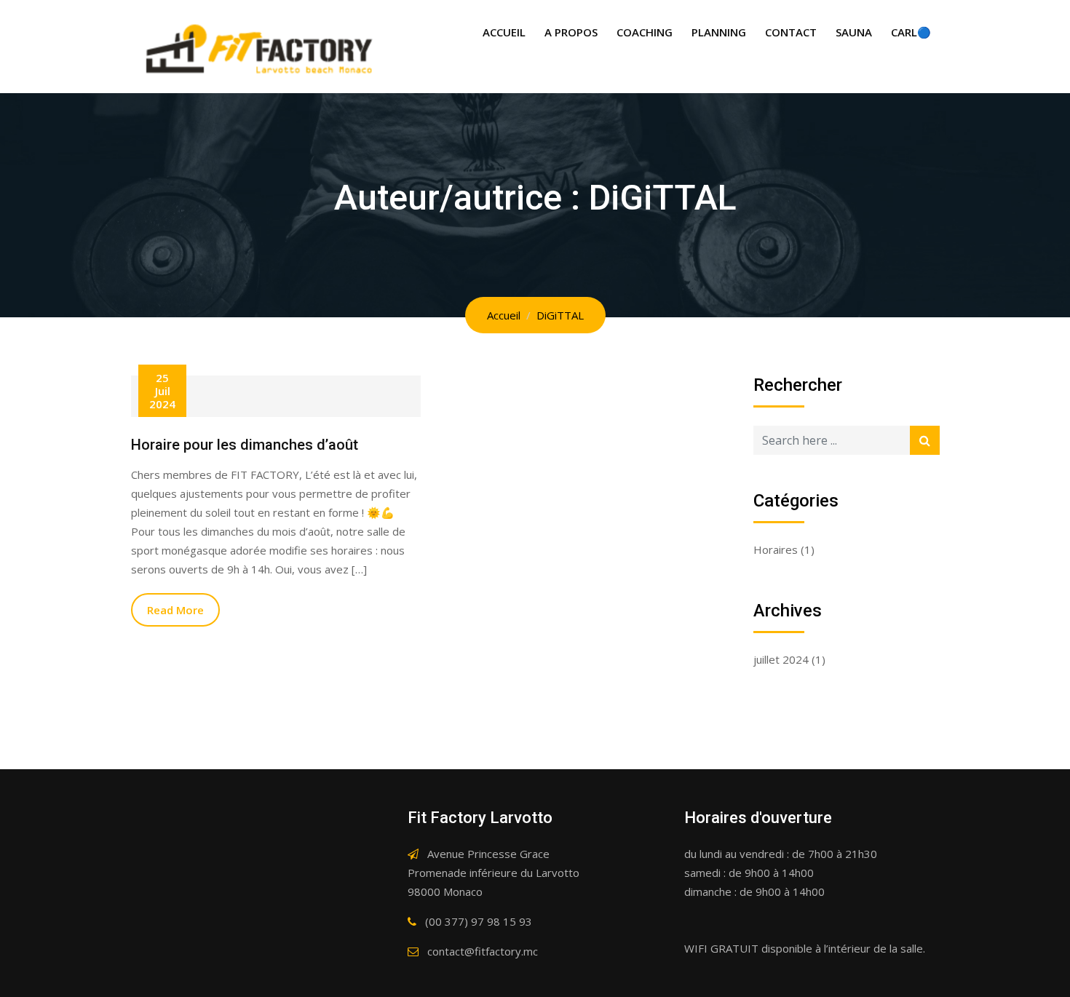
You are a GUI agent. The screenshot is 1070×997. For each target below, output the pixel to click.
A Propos (571, 32)
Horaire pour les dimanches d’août (244, 444)
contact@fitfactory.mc (482, 951)
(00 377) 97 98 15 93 (478, 921)
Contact (791, 32)
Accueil (504, 32)
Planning (718, 32)
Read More (175, 610)
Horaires (775, 549)
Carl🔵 (911, 32)
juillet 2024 (781, 659)
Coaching (645, 32)
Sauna (854, 32)
